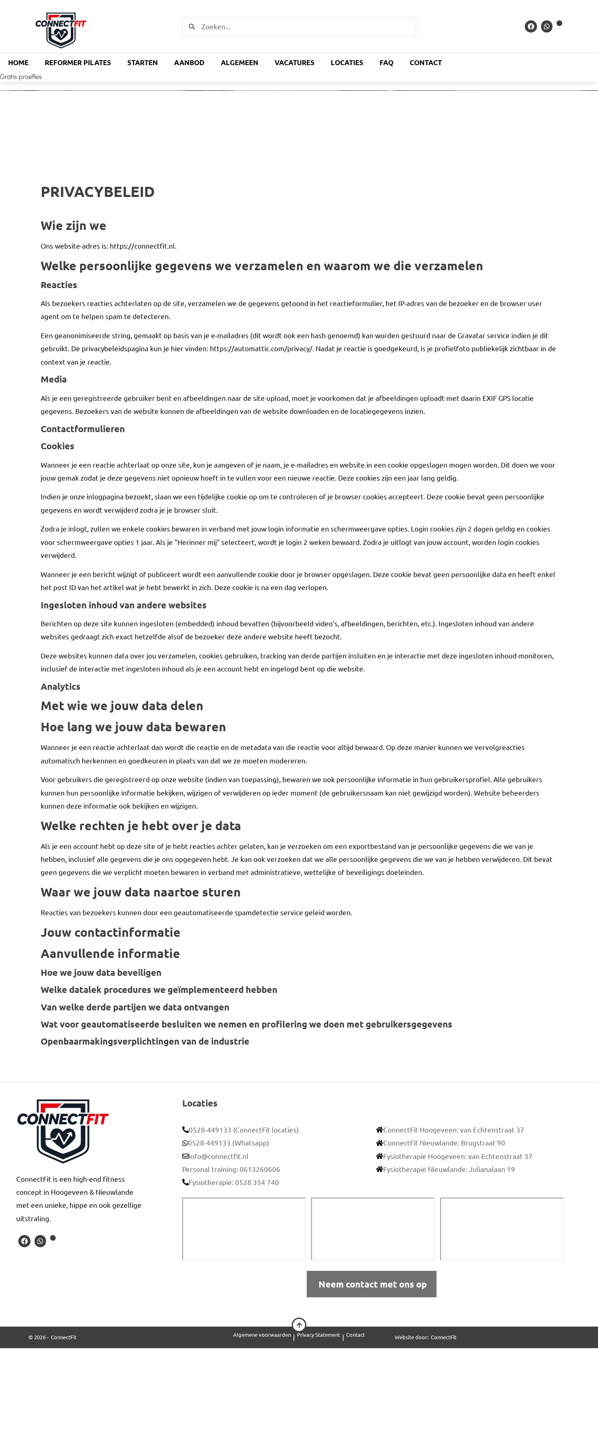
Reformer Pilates (78, 62)
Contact (426, 62)
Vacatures (294, 62)
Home (18, 62)
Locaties (347, 62)
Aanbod (189, 62)
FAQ (386, 62)
